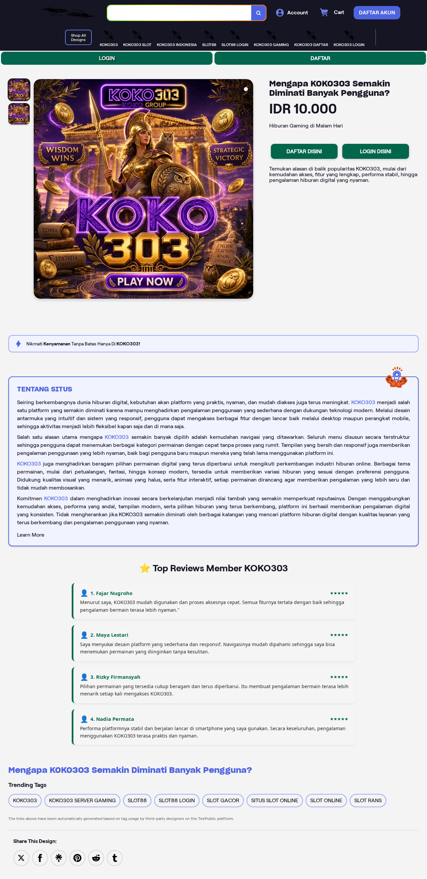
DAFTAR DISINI (304, 151)
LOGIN (107, 58)
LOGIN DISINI (375, 151)
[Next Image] (248, 190)
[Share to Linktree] (59, 857)
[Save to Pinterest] (77, 857)
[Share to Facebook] (40, 857)
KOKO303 (363, 402)
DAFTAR (320, 58)
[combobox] (179, 12)
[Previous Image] (39, 190)
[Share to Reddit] (96, 857)
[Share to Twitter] (21, 857)
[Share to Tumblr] (115, 857)
